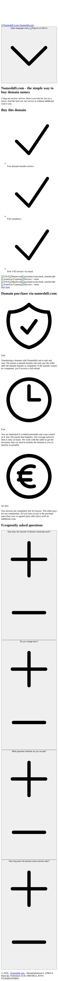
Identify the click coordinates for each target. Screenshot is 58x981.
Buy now (5, 287)
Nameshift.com (17, 973)
